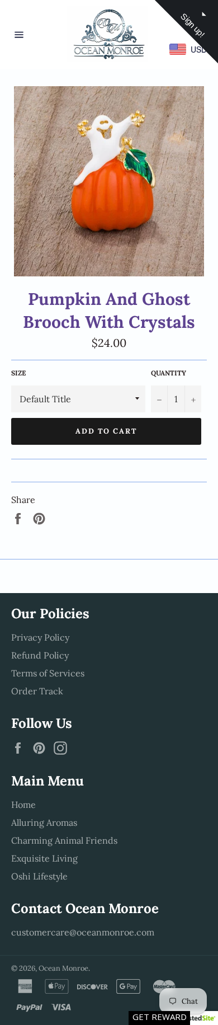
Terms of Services (47, 673)
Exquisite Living (44, 858)
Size (18, 373)
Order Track (37, 691)
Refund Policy (40, 655)
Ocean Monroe (63, 968)
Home (23, 804)
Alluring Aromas (44, 822)
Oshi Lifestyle (39, 876)
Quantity (168, 373)
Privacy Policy (40, 637)
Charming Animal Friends (64, 840)
